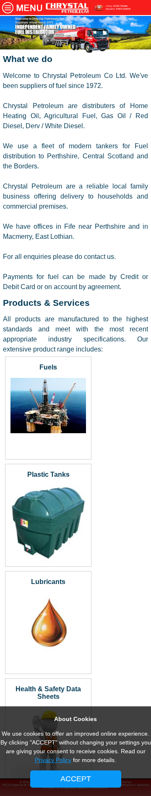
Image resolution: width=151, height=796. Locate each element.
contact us (99, 256)
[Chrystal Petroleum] (67, 11)
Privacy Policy (53, 760)
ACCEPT (75, 779)
